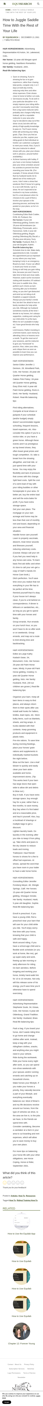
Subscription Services (17, 1369)
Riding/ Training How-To (27, 1200)
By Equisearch (10, 37)
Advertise (30, 1369)
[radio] (5, 1182)
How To (21, 1196)
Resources (30, 1196)
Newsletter (21, 1377)
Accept (6, 1402)
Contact (10, 1364)
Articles (14, 1196)
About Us (18, 1364)
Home (8, 10)
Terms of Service (29, 1373)
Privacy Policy (29, 1364)
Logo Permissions (14, 1373)
